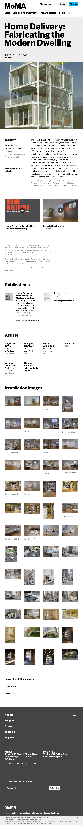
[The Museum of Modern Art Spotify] (26, 763)
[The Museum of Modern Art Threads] (18, 763)
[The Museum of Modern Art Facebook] (10, 763)
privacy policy (46, 823)
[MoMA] (10, 807)
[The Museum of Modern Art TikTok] (22, 763)
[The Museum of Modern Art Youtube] (34, 763)
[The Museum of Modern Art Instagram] (6, 763)
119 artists (29, 365)
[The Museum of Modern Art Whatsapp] (30, 763)
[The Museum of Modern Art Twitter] (14, 763)
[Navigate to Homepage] (15, 5)
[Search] (69, 12)
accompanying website (60, 140)
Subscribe (54, 788)
